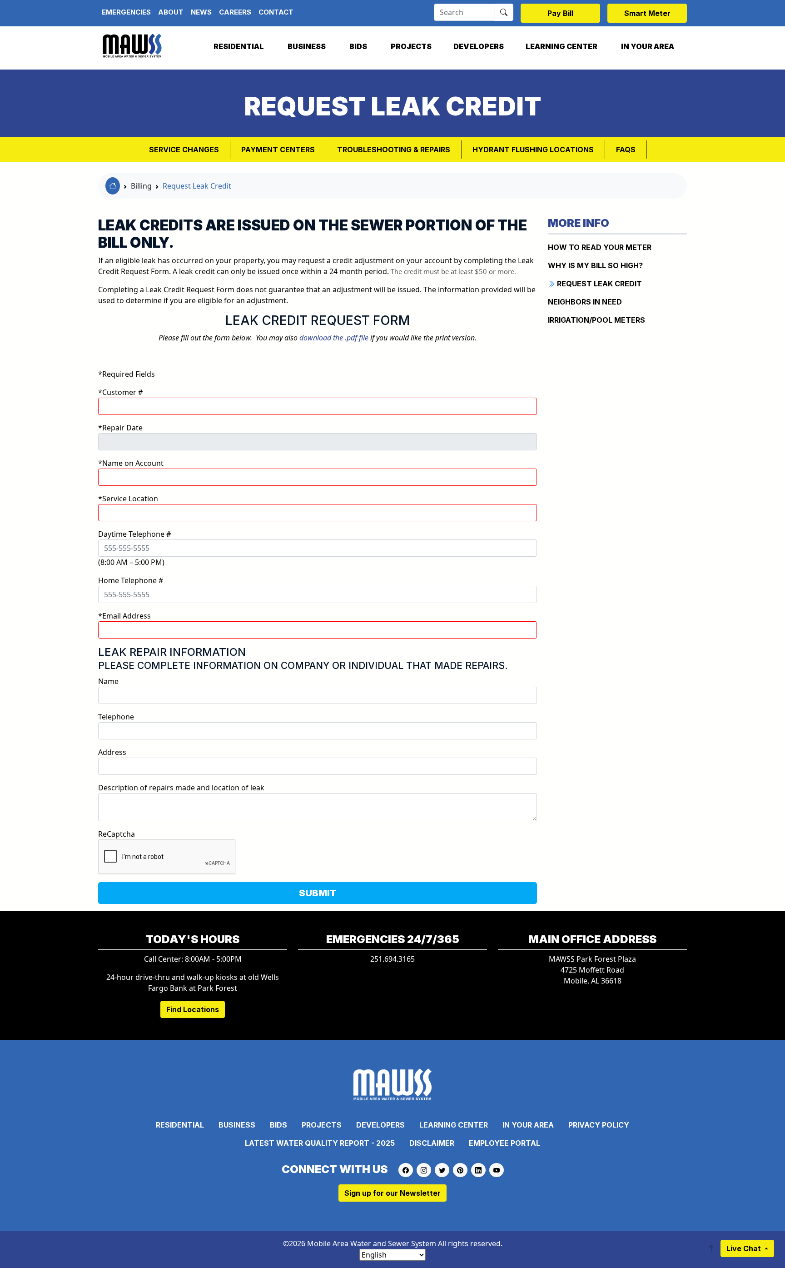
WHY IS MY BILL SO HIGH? (595, 265)
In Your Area (647, 46)
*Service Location (128, 499)
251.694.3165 (392, 959)
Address (112, 752)
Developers (478, 46)
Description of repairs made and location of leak (181, 788)
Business (307, 46)
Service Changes (184, 149)
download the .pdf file (333, 338)
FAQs (626, 149)
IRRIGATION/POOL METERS (596, 319)
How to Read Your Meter (599, 247)
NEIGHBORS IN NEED (585, 301)
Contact (275, 12)
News (201, 12)
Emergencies (126, 12)
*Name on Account (131, 463)
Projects (411, 46)
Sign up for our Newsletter (392, 1193)
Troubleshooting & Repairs (393, 149)
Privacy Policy (598, 1124)
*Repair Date (120, 428)
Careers (235, 12)
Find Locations (192, 1009)
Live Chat (744, 1248)
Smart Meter (647, 13)
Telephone (116, 717)
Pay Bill (560, 13)
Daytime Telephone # (134, 534)
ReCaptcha (116, 834)
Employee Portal (504, 1143)
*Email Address (124, 616)
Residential (239, 46)
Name (108, 681)
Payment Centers (278, 149)
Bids (358, 46)
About (171, 12)
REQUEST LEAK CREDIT (598, 283)
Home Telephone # (130, 580)
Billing (141, 186)
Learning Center (561, 46)
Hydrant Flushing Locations (533, 149)
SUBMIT (318, 893)
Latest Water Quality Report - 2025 (320, 1143)
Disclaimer (431, 1143)
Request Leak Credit (197, 186)
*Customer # (120, 392)
